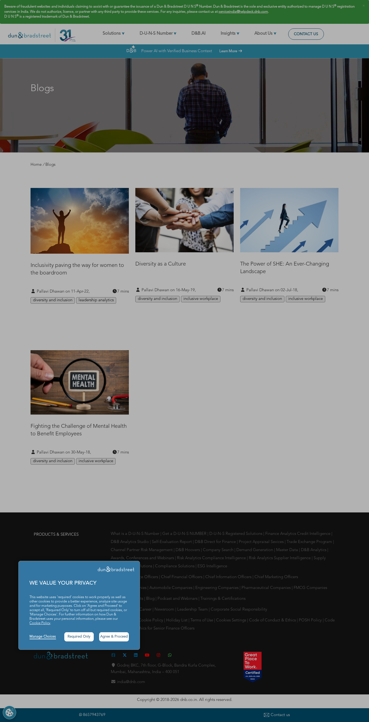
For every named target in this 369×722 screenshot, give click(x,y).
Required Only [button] (79, 636)
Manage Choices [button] (42, 636)
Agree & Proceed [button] (114, 636)
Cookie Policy (39, 623)
